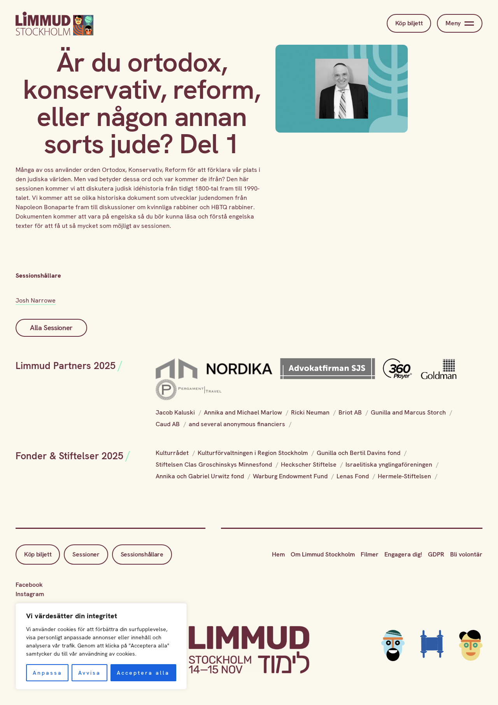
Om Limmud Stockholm (323, 554)
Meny (453, 23)
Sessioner (85, 554)
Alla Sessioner (51, 327)
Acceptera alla (143, 672)
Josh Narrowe (36, 300)
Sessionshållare (142, 554)
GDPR (436, 554)
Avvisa (89, 672)
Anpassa (47, 672)
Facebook (29, 585)
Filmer (370, 554)
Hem (278, 554)
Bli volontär (466, 554)
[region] (101, 646)
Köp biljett (409, 23)
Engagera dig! (403, 554)
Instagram (30, 594)
